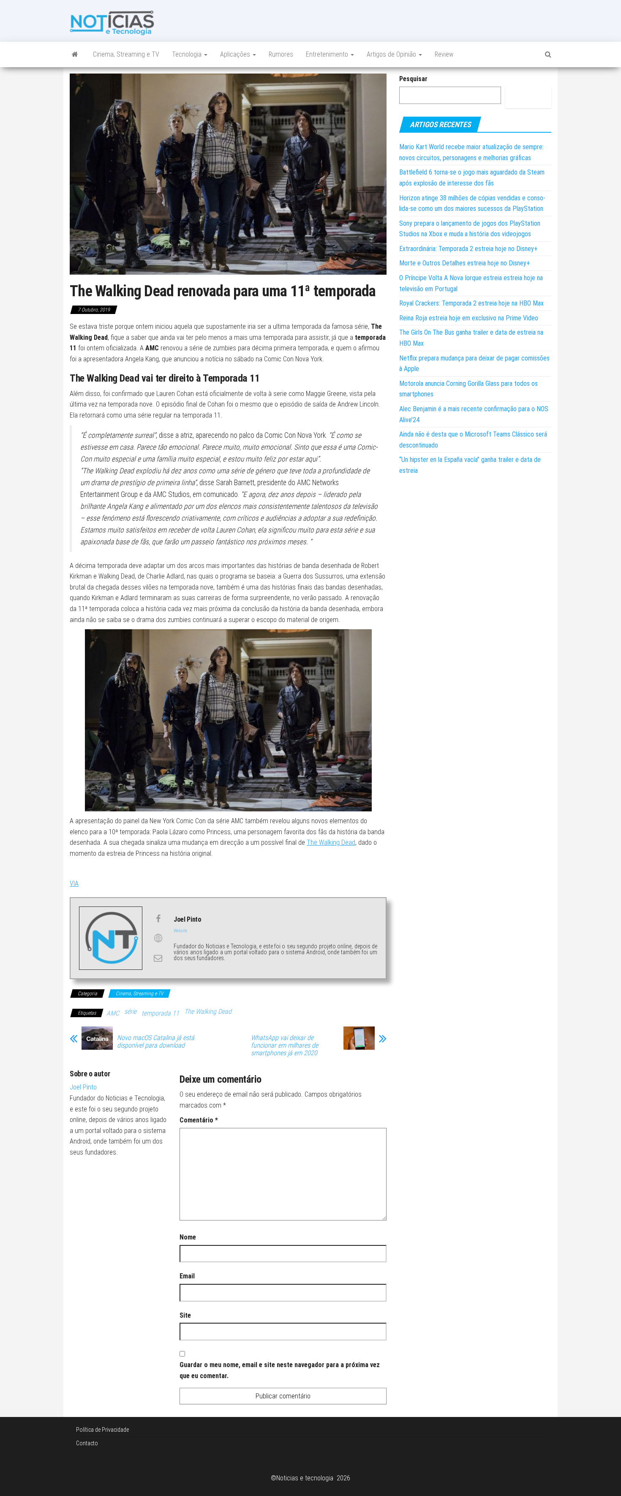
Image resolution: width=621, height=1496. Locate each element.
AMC (112, 1013)
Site (185, 1315)
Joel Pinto (83, 1087)
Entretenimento (328, 54)
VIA (74, 883)
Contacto (87, 1443)
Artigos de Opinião (392, 54)
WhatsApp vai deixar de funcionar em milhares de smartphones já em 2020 (284, 1045)
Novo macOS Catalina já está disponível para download (155, 1041)
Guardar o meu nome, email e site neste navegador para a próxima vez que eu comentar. (280, 1370)
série (130, 1011)
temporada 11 (160, 1013)
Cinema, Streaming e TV (126, 54)
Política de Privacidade (102, 1429)
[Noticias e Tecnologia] (75, 54)
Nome (188, 1237)
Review (444, 54)
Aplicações (236, 54)
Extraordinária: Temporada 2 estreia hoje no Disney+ (468, 249)
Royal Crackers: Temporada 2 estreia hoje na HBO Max (471, 303)
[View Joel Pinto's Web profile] (158, 938)
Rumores (281, 54)
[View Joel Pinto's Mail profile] (158, 958)
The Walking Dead (331, 842)
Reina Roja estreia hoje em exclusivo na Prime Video (468, 318)
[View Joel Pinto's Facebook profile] (158, 919)
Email (187, 1276)
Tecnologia (187, 54)
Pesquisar (413, 79)
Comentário (199, 1120)
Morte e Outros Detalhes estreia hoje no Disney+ (464, 263)
